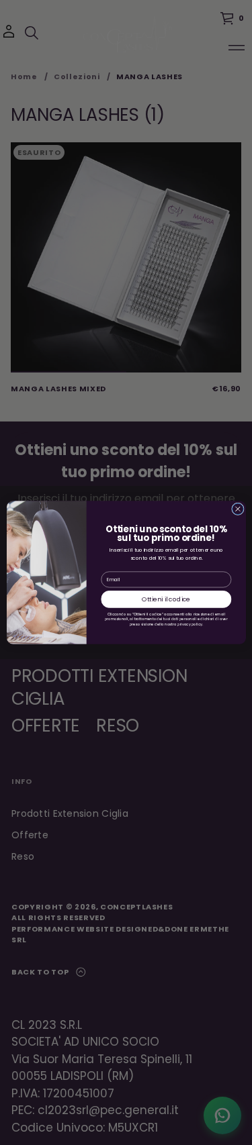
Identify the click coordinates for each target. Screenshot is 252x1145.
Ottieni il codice (166, 599)
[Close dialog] (237, 509)
